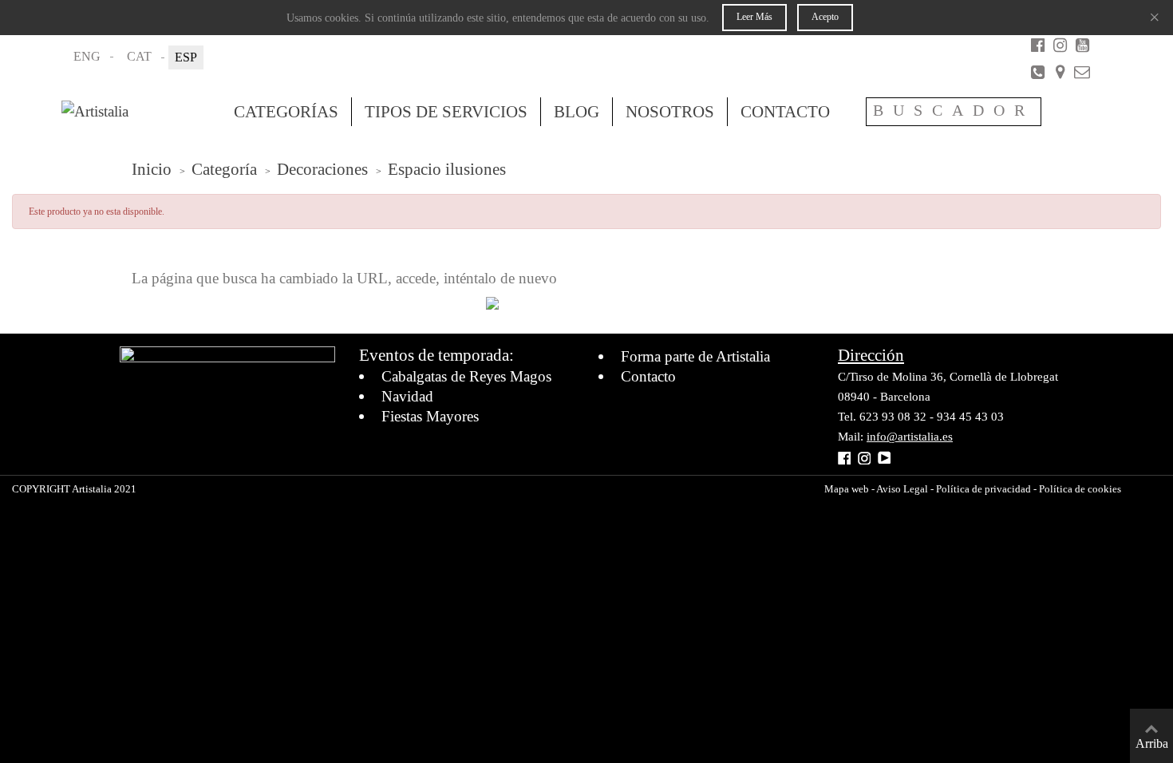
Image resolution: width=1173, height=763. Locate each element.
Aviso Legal (901, 489)
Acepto (825, 16)
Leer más (754, 16)
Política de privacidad (983, 489)
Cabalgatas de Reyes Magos (466, 376)
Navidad (407, 396)
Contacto (648, 376)
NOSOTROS (670, 111)
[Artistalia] (141, 112)
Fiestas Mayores (430, 416)
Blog (576, 111)
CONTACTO (785, 111)
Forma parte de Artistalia (695, 356)
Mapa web (846, 489)
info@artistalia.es (910, 436)
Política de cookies (1080, 489)
